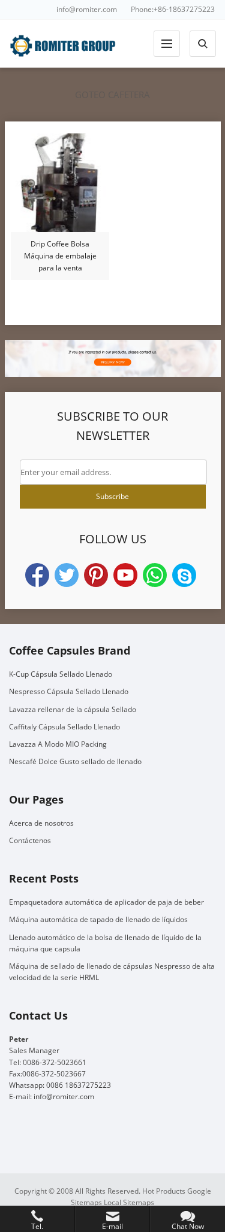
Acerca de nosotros (41, 823)
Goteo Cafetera (112, 95)
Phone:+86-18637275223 (173, 9)
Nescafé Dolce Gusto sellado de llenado (75, 761)
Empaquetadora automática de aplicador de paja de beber (106, 902)
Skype (184, 575)
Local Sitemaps (129, 1202)
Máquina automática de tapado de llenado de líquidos (98, 919)
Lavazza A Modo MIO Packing (58, 744)
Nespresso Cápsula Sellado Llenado (68, 691)
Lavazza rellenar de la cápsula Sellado (72, 709)
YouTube (125, 575)
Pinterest (96, 575)
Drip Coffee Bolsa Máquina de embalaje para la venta (60, 256)
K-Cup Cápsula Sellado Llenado (60, 674)
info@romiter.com (86, 9)
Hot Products (163, 1191)
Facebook (37, 575)
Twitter (67, 575)
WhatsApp (155, 575)
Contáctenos (30, 840)
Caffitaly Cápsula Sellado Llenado (64, 727)
